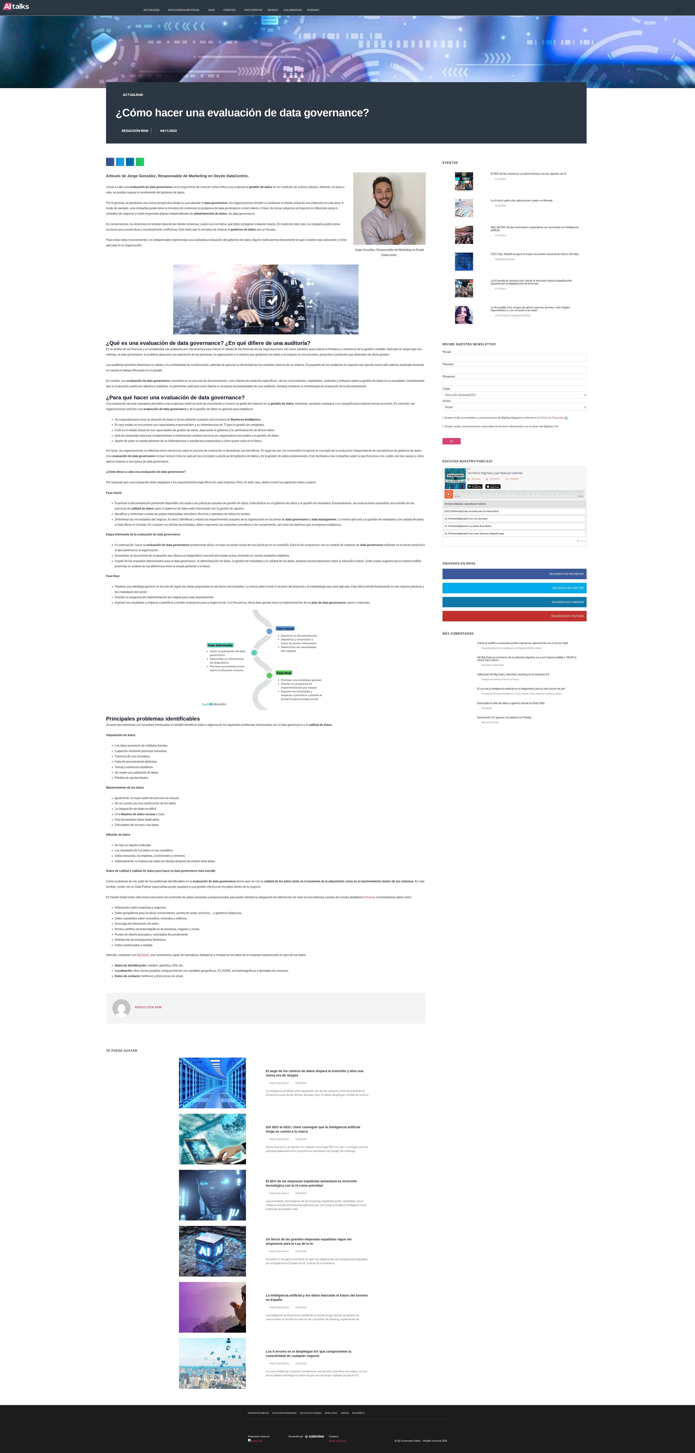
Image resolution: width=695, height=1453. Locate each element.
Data (211, 10)
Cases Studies (522, 693)
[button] (678, 10)
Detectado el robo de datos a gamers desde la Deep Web (511, 703)
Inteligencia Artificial (184, 10)
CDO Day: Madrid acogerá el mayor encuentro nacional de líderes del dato (535, 253)
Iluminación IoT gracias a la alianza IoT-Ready (504, 717)
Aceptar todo (673, 1422)
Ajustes (673, 1437)
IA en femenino (502, 315)
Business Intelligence (503, 648)
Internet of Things (510, 679)
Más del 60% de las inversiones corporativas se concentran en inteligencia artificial (534, 229)
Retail (539, 648)
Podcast (313, 10)
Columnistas (293, 10)
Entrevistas (498, 665)
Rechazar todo (673, 1430)
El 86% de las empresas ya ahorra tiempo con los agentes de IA (528, 173)
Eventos (229, 10)
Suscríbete (358, 1413)
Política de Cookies (311, 1413)
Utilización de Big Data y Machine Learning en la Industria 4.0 (513, 674)
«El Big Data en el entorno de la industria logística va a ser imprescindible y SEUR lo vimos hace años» (526, 659)
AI (496, 179)
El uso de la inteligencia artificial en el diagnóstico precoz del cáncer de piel (521, 688)
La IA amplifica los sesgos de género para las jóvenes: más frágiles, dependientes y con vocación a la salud (531, 309)
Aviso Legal (331, 1413)
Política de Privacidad (552, 417)
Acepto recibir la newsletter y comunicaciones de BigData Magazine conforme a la (504, 417)
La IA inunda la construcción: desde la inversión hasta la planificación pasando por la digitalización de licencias (531, 282)
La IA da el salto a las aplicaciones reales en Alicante (522, 200)
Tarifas (345, 1413)
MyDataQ (143, 954)
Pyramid (369, 897)
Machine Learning (545, 693)
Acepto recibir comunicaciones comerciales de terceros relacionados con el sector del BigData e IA (501, 426)
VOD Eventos (253, 10)
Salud (558, 693)
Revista (273, 10)
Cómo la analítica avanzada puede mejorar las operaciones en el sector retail (522, 643)
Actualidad (151, 10)
